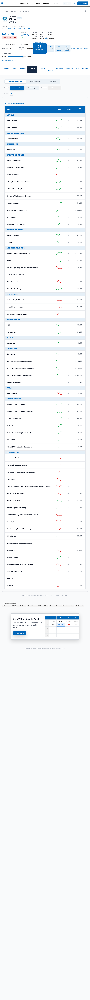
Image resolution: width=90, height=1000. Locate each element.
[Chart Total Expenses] (68, 393)
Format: (44, 88)
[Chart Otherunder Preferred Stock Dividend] (68, 564)
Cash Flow (52, 81)
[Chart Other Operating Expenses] (68, 224)
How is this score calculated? (80, 48)
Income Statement (15, 81)
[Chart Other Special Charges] (68, 289)
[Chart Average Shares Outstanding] (68, 404)
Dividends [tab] (59, 68)
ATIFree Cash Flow (42, 606)
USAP (19, 29)
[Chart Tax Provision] (68, 343)
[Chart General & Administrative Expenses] (68, 196)
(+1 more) (33, 29)
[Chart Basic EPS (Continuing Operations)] (68, 432)
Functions (24, 3)
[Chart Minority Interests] (68, 521)
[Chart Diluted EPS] (68, 439)
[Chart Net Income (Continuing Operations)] (68, 361)
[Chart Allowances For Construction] (68, 458)
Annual (17, 88)
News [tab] (77, 68)
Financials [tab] (32, 68)
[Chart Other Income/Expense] (68, 281)
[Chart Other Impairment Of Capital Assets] (68, 543)
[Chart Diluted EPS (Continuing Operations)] (68, 447)
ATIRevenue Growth (55, 606)
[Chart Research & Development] (68, 167)
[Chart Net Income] (68, 354)
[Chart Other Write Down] (68, 557)
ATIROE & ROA (79, 606)
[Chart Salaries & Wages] (68, 203)
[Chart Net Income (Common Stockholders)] (68, 375)
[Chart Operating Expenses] (68, 160)
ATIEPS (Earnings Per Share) (18, 606)
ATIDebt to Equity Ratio (67, 606)
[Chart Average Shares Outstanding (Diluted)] (68, 411)
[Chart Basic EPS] (68, 425)
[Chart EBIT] (68, 325)
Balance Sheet (35, 81)
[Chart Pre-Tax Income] (68, 332)
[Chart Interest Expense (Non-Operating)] (68, 253)
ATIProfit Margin (32, 606)
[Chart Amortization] (68, 217)
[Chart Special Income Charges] (68, 307)
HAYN (9, 29)
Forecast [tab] (42, 68)
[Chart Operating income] (68, 235)
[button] (74, 3)
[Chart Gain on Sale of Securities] (68, 274)
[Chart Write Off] (68, 578)
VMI (24, 29)
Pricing (46, 3)
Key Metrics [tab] (50, 69)
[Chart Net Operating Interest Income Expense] (68, 529)
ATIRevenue (6, 606)
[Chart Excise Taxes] (68, 479)
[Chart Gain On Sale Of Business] (68, 493)
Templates (36, 3)
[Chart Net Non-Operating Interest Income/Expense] (68, 267)
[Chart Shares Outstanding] (68, 418)
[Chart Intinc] (68, 260)
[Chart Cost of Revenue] (68, 138)
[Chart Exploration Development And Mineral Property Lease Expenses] (68, 486)
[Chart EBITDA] (68, 242)
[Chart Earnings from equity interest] (68, 465)
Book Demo (82, 3)
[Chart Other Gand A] (68, 536)
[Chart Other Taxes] (68, 550)
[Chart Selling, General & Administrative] (68, 181)
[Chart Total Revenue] (68, 120)
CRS (14, 29)
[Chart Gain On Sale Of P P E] (68, 500)
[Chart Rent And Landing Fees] (68, 571)
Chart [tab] (15, 68)
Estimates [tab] (69, 68)
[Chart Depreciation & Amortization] (68, 210)
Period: (6, 88)
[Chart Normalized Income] (68, 382)
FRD (28, 29)
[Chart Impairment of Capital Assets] (68, 314)
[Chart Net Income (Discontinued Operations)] (68, 368)
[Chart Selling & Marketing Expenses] (68, 189)
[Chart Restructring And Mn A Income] (68, 299)
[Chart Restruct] (68, 585)
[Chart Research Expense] (68, 174)
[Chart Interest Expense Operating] (68, 507)
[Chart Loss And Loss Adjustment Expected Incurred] (68, 514)
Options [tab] (23, 68)
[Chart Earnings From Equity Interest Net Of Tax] (68, 472)
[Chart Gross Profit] (68, 149)
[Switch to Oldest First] (11, 94)
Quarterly (31, 88)
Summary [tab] (7, 68)
